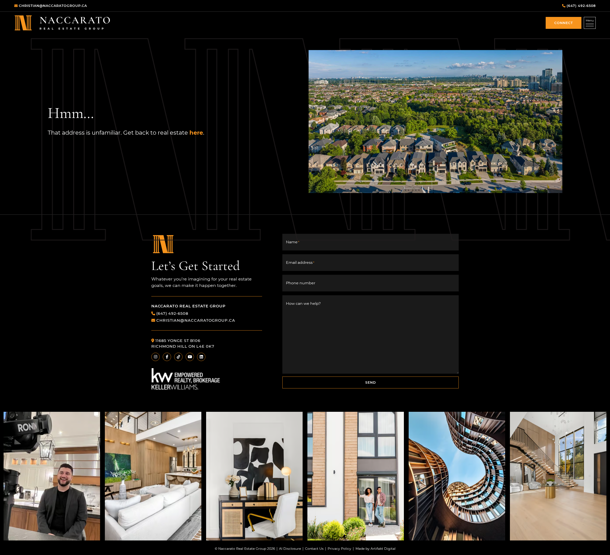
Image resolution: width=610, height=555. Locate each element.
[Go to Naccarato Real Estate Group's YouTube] (190, 357)
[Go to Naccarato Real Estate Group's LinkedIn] (201, 357)
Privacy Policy (339, 548)
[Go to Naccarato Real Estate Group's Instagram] (155, 357)
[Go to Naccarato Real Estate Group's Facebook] (167, 357)
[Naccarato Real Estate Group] (62, 23)
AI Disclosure (290, 548)
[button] (563, 23)
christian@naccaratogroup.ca (195, 320)
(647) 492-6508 (172, 313)
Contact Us (314, 548)
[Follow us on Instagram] (52, 476)
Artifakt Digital (383, 548)
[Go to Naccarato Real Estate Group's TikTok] (178, 357)
